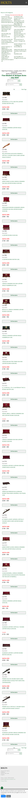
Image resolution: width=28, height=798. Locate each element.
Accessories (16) (5, 16)
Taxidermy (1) (4, 58)
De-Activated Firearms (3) (7, 25)
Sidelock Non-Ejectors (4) (20, 49)
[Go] (19, 81)
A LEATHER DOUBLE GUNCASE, (10, 235)
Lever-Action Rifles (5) (19, 29)
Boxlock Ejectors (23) (19, 21)
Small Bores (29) (18, 54)
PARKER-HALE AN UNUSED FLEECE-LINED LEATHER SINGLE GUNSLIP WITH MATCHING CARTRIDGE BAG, (13, 680)
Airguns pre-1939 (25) (6, 18)
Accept (3, 796)
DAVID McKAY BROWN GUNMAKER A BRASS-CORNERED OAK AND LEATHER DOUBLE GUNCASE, (13, 209)
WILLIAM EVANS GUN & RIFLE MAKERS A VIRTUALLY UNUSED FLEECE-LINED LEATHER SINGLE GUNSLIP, (13, 155)
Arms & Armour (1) (6, 19)
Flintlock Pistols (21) (6, 28)
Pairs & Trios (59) (5, 36)
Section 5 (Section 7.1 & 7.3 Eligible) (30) (19, 44)
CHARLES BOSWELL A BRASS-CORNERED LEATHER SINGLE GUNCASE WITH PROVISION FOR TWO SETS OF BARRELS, (13, 574)
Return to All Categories (7, 12)
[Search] (21, 84)
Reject (8, 796)
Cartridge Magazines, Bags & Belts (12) (19, 23)
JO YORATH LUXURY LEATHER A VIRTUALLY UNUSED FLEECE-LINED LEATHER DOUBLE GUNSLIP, (13, 521)
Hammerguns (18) (5, 29)
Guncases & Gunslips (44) (16, 15)
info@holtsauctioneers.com (9, 779)
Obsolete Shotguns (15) (19, 34)
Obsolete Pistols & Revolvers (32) (18, 31)
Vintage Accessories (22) (20, 58)
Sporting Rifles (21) (18, 56)
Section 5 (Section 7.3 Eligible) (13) (6, 47)
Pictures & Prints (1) (19, 39)
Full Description (14, 113)
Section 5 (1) (4, 44)
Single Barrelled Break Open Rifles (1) (6, 51)
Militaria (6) (4, 31)
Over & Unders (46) (18, 35)
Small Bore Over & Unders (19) (5, 54)
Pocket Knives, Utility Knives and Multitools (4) (7, 41)
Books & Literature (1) (6, 21)
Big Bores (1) (17, 19)
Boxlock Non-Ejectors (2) (7, 22)
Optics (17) (4, 35)
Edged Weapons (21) (6, 26)
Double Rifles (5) (18, 25)
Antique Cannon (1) (18, 18)
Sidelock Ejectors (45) (6, 49)
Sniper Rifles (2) (5, 56)
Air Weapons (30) (18, 16)
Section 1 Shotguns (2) (19, 41)
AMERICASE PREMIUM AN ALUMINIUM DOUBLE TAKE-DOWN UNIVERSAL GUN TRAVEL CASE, (14, 493)
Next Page (23, 89)
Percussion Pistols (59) (7, 39)
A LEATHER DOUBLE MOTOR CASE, (11, 259)
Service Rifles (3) (18, 46)
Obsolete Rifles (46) (6, 34)
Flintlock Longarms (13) (19, 26)
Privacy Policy (4, 781)
